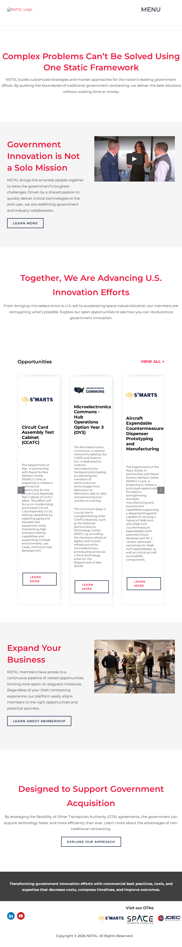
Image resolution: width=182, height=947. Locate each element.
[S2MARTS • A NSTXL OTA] (111, 916)
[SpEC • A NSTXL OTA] (140, 916)
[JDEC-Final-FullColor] (169, 916)
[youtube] (21, 916)
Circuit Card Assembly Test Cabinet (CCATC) (38, 435)
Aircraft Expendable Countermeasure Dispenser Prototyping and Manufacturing (145, 434)
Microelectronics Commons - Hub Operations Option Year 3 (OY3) (92, 419)
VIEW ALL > (152, 361)
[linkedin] (11, 916)
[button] (21, 490)
